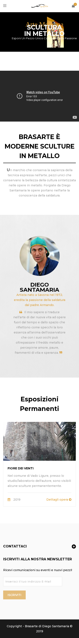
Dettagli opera (57, 499)
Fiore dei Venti (20, 468)
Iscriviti (14, 595)
